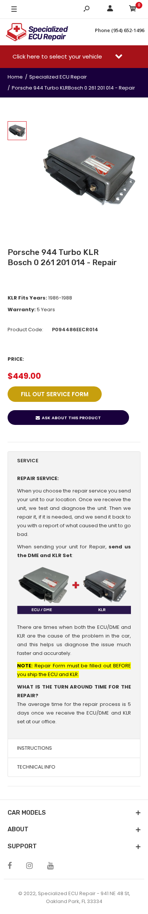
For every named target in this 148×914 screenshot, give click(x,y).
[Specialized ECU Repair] (37, 32)
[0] (133, 10)
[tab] (74, 461)
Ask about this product (71, 418)
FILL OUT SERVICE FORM (54, 394)
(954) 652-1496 (127, 30)
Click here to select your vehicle (58, 56)
